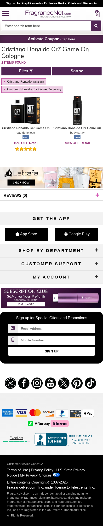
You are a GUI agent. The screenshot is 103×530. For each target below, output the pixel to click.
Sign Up (51, 351)
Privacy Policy (42, 470)
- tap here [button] (51, 38)
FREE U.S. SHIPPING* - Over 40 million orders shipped (51, 3)
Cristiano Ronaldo (25, 81)
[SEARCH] (96, 25)
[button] (5, 13)
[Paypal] (62, 413)
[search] (89, 13)
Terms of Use (17, 470)
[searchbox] (46, 25)
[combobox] (51, 25)
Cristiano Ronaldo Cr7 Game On (33, 89)
